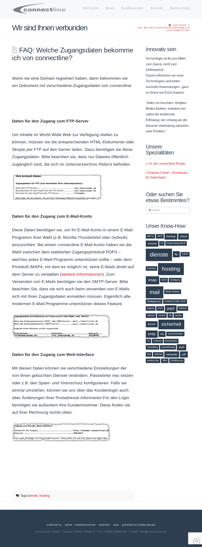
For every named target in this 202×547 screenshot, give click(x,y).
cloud (183, 236)
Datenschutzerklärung (138, 525)
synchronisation (175, 333)
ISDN (163, 280)
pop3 (170, 308)
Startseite (54, 525)
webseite (171, 354)
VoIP (181, 347)
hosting (44, 495)
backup (171, 236)
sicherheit (171, 324)
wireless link (153, 360)
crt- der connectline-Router (166, 163)
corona (152, 243)
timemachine (171, 341)
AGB (116, 525)
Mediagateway (154, 301)
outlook (150, 308)
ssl (162, 333)
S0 (170, 315)
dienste (33, 495)
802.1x (150, 236)
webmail (158, 354)
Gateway (151, 268)
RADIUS (183, 308)
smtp (151, 334)
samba (178, 315)
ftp (176, 254)
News (68, 525)
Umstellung (152, 347)
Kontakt (104, 525)
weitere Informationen (82, 274)
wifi (184, 354)
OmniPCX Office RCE (175, 301)
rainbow (151, 315)
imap (152, 280)
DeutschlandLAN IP (176, 243)
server (152, 324)
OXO (160, 308)
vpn (149, 354)
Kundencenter (85, 525)
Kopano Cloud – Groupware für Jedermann (167, 175)
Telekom (157, 341)
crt (162, 243)
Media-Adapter (173, 291)
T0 (148, 341)
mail (155, 292)
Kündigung (175, 280)
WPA (165, 360)
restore (161, 315)
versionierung (168, 347)
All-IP (159, 236)
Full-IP (185, 254)
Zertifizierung (177, 360)
